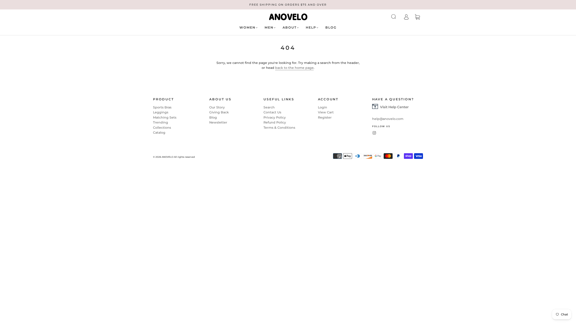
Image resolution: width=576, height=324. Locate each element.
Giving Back (219, 112)
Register (325, 117)
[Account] (415, 17)
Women (247, 27)
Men (269, 27)
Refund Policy (274, 122)
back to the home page (294, 68)
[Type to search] (402, 16)
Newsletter (218, 122)
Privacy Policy (274, 117)
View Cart (326, 112)
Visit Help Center (394, 107)
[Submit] (405, 17)
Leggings (160, 112)
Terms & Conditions (279, 128)
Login (322, 107)
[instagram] (374, 133)
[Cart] (426, 17)
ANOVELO (167, 156)
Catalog (159, 132)
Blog (331, 27)
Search (269, 107)
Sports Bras (162, 107)
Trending (160, 122)
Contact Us (272, 112)
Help (311, 27)
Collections (162, 128)
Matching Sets (164, 117)
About (290, 27)
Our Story (217, 107)
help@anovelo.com (387, 119)
